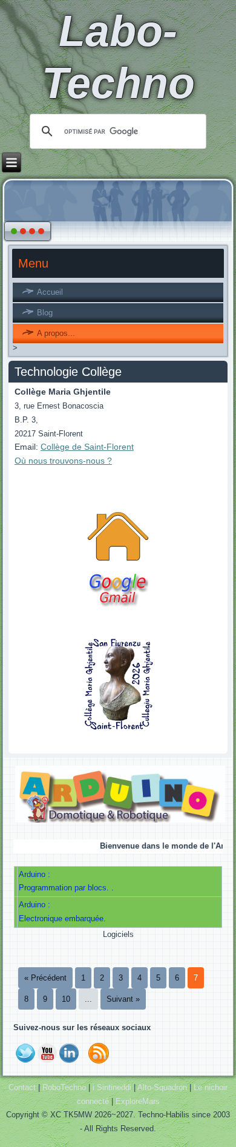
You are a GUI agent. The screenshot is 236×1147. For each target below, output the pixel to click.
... (88, 999)
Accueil (50, 292)
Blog (45, 312)
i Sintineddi (112, 1087)
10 (66, 999)
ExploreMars (138, 1101)
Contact (22, 1087)
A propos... (56, 333)
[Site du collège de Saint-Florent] (118, 729)
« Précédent (45, 977)
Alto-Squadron (162, 1087)
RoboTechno (64, 1087)
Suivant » (123, 999)
